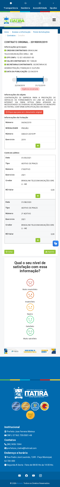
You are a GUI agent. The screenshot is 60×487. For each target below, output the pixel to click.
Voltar (10, 252)
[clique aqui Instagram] (40, 475)
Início (6, 32)
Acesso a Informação (21, 32)
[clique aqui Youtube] (33, 475)
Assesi (20, 483)
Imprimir (50, 252)
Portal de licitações (41, 32)
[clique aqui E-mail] (19, 475)
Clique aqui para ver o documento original (24, 112)
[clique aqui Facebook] (26, 475)
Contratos (11, 35)
